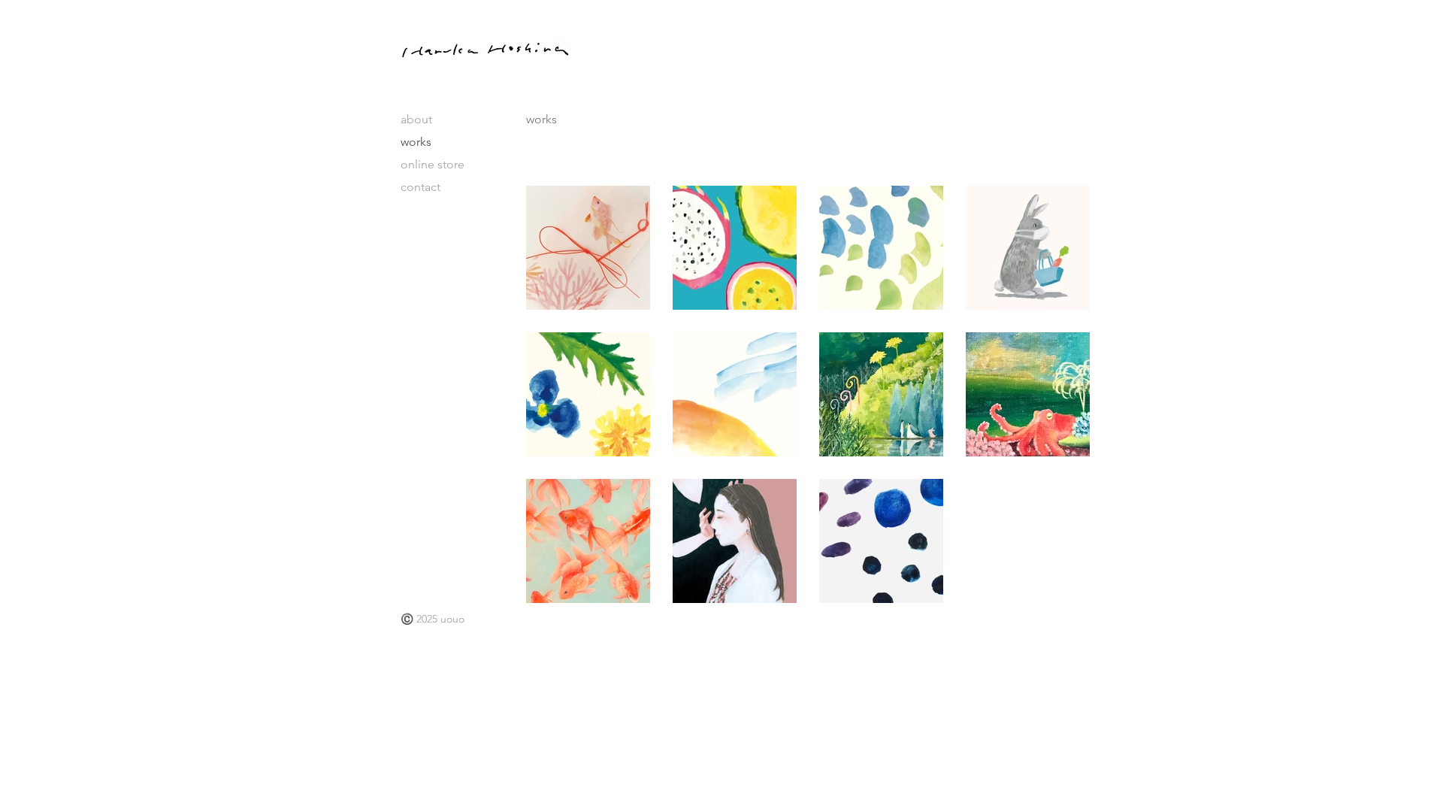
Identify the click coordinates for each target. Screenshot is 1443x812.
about (416, 119)
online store (432, 164)
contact (420, 187)
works (416, 142)
